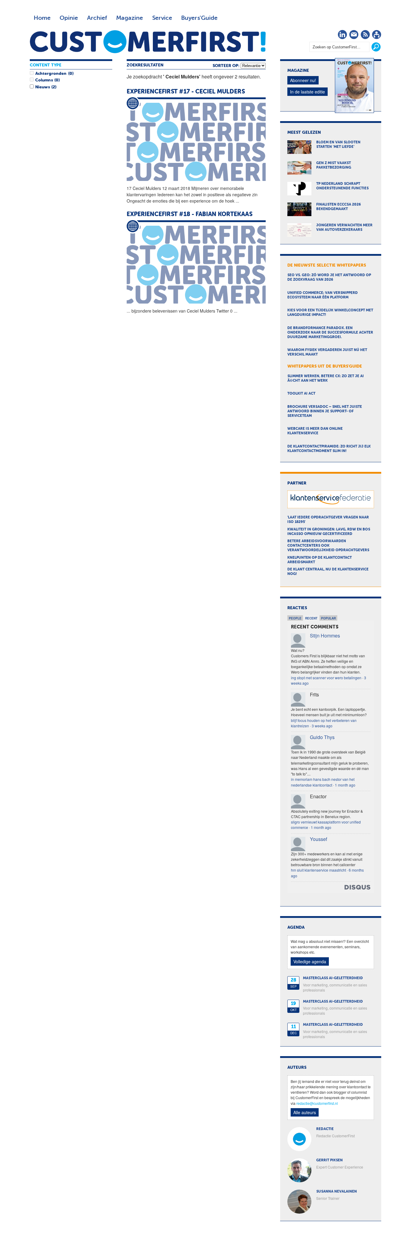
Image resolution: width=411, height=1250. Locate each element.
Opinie (69, 18)
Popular (328, 618)
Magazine (129, 18)
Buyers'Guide (199, 18)
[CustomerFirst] (148, 41)
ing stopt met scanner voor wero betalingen (326, 677)
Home (42, 18)
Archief (97, 18)
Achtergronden (50, 74)
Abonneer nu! (303, 80)
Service (162, 18)
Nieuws (42, 87)
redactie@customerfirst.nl (317, 1103)
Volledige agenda (309, 961)
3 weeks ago (322, 725)
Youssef (318, 839)
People (295, 618)
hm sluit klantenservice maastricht (318, 870)
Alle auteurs (304, 1112)
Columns (44, 80)
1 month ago (345, 784)
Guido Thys (322, 737)
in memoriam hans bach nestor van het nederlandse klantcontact (322, 782)
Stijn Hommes (325, 635)
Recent (311, 618)
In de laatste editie (307, 92)
